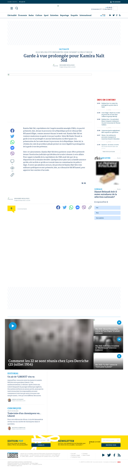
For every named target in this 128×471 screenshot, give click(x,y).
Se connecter (117, 2)
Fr (101, 15)
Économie (22, 15)
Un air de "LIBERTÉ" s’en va (20, 376)
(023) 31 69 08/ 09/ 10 (23, 464)
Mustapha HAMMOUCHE (18, 427)
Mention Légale (75, 455)
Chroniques (14, 408)
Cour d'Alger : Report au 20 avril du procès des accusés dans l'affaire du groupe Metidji (111, 114)
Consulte (41, 445)
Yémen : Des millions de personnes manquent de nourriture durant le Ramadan (110, 137)
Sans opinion (100, 218)
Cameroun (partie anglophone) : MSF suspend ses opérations (111, 131)
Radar (31, 15)
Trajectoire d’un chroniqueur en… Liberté (24, 414)
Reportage (64, 15)
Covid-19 (22, 2)
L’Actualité (12, 15)
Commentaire (22, 209)
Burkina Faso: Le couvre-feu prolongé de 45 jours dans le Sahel (110, 105)
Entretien (54, 15)
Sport (46, 15)
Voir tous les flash (109, 152)
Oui (97, 208)
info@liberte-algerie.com (16, 465)
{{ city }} (101, 8)
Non (97, 213)
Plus (119, 158)
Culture (39, 15)
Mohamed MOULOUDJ (67, 65)
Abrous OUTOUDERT (18, 399)
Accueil (73, 453)
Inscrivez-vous (111, 445)
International (85, 15)
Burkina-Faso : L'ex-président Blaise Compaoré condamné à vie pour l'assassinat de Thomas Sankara (111, 122)
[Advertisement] (64, 33)
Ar (104, 15)
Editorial (12, 373)
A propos (85, 453)
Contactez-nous (75, 457)
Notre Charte (86, 455)
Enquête (74, 15)
